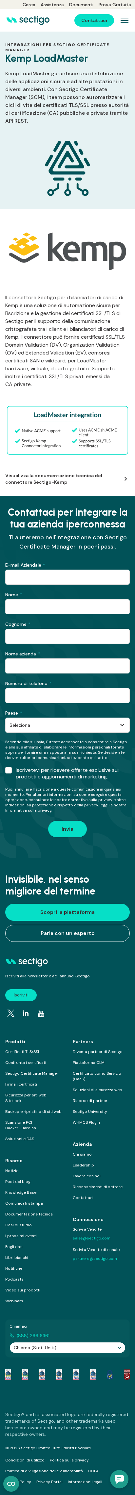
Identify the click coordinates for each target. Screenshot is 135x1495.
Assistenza (52, 5)
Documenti (81, 5)
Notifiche (13, 1268)
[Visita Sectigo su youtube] (41, 1013)
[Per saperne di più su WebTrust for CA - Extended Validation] (42, 1374)
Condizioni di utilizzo (25, 1460)
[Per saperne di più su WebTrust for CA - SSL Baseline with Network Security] (76, 1374)
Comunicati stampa (24, 1203)
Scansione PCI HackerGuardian (20, 1125)
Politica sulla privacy (69, 1460)
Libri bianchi (16, 1257)
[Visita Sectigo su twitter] (10, 1013)
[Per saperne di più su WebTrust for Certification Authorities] (25, 1374)
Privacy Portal (49, 1481)
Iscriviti (21, 995)
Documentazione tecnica (29, 1214)
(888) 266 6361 (33, 1335)
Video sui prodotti (22, 1290)
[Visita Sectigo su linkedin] (25, 1013)
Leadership (83, 1165)
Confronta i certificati (25, 1062)
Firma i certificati (21, 1084)
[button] (119, 1479)
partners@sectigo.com (95, 1258)
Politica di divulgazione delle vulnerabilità (44, 1471)
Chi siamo (82, 1154)
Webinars (14, 1301)
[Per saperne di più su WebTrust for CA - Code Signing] (93, 1374)
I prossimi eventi (21, 1235)
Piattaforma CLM (89, 1062)
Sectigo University (90, 1111)
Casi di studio (18, 1225)
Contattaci (83, 1197)
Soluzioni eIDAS (19, 1138)
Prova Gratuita (115, 5)
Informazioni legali (85, 1481)
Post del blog (17, 1181)
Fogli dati (14, 1246)
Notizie (11, 1170)
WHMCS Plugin (86, 1122)
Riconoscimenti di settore (98, 1186)
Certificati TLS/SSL (22, 1051)
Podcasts (14, 1279)
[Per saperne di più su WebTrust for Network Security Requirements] (8, 1374)
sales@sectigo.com (91, 1238)
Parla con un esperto (68, 933)
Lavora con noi (87, 1176)
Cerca (29, 5)
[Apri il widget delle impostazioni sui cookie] (11, 1484)
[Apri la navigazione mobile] (124, 20)
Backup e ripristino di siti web (33, 1111)
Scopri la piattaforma (67, 912)
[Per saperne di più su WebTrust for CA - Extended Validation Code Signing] (59, 1374)
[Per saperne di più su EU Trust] (110, 1374)
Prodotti (15, 1041)
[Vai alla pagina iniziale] (28, 20)
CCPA (93, 1471)
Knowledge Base (20, 1192)
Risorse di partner (90, 1100)
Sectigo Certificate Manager (31, 1073)
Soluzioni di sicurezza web (97, 1089)
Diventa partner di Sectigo (98, 1051)
